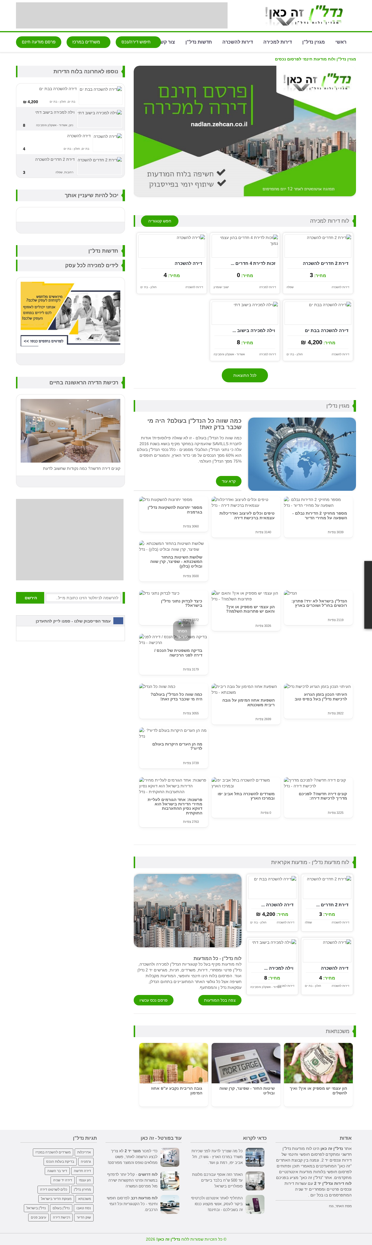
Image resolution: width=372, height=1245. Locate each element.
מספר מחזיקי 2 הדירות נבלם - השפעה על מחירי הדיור (319, 515)
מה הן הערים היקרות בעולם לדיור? (177, 746)
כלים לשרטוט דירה (53, 1189)
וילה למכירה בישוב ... (254, 330)
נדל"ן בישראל (36, 1208)
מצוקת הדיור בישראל (56, 1199)
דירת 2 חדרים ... (332, 904)
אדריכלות (84, 1152)
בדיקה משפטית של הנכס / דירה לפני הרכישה (178, 652)
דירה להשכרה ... (277, 904)
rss (331, 1206)
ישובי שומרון (221, 287)
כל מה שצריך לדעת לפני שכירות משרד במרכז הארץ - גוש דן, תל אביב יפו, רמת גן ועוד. (217, 1157)
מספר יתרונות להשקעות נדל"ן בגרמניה (175, 509)
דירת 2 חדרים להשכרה (325, 263)
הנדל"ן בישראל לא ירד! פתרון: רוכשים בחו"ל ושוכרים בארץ (319, 603)
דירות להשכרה (237, 42)
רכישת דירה (61, 1217)
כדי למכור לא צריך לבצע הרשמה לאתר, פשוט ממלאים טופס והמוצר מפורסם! (133, 1157)
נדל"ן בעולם (61, 1208)
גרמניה (86, 1162)
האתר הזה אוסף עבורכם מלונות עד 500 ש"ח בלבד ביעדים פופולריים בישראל (217, 1180)
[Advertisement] (122, 15)
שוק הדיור (84, 1217)
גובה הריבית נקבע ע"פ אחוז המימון (176, 1090)
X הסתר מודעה (182, 631)
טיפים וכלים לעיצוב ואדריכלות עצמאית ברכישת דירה (247, 515)
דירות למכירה (277, 42)
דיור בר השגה (57, 1171)
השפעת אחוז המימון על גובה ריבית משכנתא (248, 702)
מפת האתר (343, 1206)
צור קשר (166, 42)
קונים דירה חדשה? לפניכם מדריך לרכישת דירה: (323, 795)
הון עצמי (85, 1180)
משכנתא (84, 1199)
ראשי (340, 42)
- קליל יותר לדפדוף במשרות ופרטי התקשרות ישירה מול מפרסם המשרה (132, 1180)
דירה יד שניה (62, 1180)
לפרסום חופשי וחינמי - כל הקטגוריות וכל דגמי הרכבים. (132, 1204)
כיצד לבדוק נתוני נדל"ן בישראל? (181, 603)
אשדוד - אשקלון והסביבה (229, 354)
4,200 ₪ (30, 101)
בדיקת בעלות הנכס (60, 1162)
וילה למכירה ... (279, 968)
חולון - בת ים (148, 287)
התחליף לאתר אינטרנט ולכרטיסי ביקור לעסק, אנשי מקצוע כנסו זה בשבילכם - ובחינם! (217, 1204)
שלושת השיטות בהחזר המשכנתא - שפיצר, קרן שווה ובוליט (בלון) (176, 561)
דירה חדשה (82, 1171)
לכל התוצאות (244, 375)
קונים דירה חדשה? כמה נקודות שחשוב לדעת (81, 468)
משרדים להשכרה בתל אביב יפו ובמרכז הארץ (246, 795)
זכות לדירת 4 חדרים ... (253, 263)
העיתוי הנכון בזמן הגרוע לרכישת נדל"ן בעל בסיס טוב (321, 696)
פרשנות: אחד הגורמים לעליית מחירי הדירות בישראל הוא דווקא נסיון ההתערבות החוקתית (175, 806)
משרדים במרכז (86, 41)
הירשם (31, 597)
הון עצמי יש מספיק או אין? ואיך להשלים (318, 1090)
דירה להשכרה (188, 263)
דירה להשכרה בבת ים (326, 330)
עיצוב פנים (38, 1217)
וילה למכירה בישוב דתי (55, 112)
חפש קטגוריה (159, 221)
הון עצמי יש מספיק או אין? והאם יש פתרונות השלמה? (250, 608)
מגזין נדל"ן (313, 42)
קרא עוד (229, 481)
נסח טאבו (83, 1208)
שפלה (290, 287)
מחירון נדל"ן (82, 1189)
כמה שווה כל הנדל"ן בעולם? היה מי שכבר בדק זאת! (176, 696)
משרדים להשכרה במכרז (53, 1152)
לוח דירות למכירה (329, 221)
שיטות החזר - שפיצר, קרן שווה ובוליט (247, 1090)
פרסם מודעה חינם (39, 41)
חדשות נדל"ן (198, 42)
